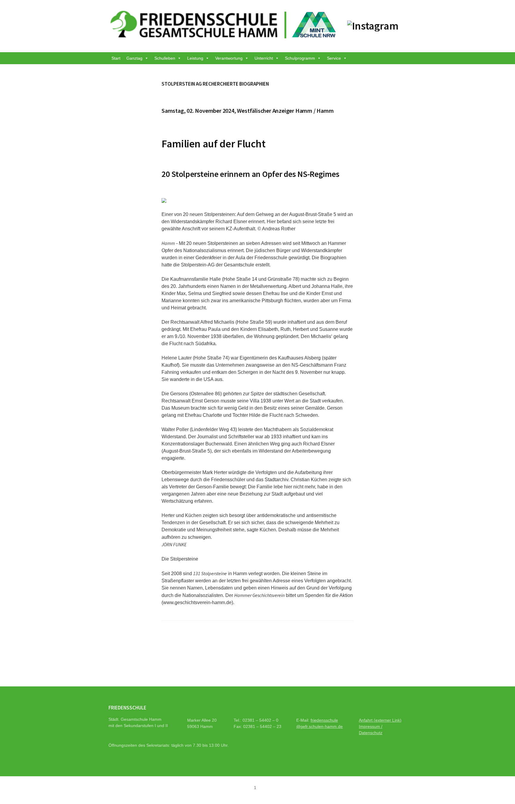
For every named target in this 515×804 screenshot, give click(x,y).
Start (115, 58)
